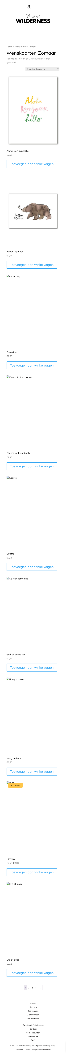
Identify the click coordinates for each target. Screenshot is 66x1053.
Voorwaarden (43, 1046)
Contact (33, 1029)
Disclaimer (19, 1050)
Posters (33, 1003)
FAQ (33, 1040)
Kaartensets (33, 1011)
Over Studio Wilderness (33, 1025)
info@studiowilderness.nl (41, 1050)
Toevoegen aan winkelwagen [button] (32, 164)
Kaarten (33, 1007)
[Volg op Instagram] (34, 31)
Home (9, 46)
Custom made (33, 1014)
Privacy (52, 1046)
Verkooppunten (33, 1033)
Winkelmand (33, 1018)
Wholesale (33, 1036)
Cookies (27, 1050)
